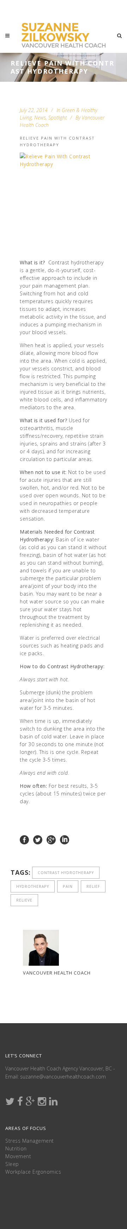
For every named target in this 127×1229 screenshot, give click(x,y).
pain (68, 886)
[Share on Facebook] (24, 839)
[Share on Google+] (51, 839)
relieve (24, 900)
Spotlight (57, 117)
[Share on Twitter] (37, 839)
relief (93, 886)
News (40, 117)
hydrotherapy (32, 886)
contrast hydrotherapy (66, 872)
